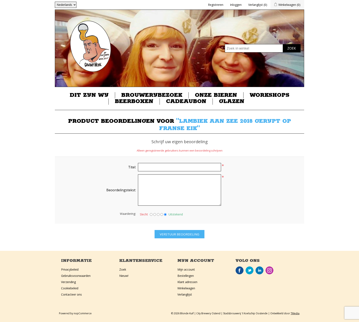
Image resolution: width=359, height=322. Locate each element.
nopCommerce (83, 313)
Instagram (269, 270)
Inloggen (236, 5)
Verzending (68, 282)
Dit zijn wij (89, 95)
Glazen (231, 101)
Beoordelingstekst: (121, 190)
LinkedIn (259, 270)
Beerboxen (134, 101)
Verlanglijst (184, 294)
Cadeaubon (186, 101)
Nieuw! (123, 276)
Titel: (132, 167)
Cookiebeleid (69, 288)
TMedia (295, 313)
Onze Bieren (216, 95)
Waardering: (128, 214)
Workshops (269, 95)
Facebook (239, 270)
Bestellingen (185, 276)
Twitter (249, 270)
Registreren (215, 5)
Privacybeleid (70, 269)
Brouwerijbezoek (151, 95)
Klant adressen (187, 282)
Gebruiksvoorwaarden (76, 276)
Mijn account (186, 269)
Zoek (122, 269)
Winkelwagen (186, 288)
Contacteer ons (71, 294)
